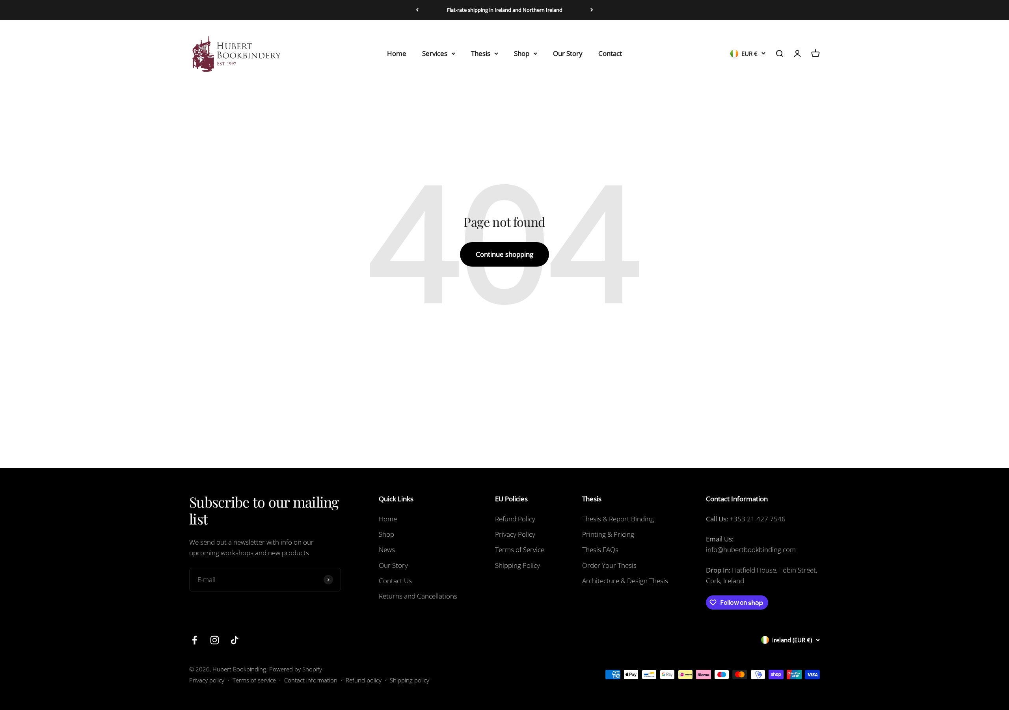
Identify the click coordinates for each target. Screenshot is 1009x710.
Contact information (310, 680)
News (387, 549)
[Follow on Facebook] (194, 640)
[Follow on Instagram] (214, 640)
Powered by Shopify (295, 669)
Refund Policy (515, 518)
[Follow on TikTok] (234, 640)
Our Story (568, 53)
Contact (610, 53)
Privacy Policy (515, 534)
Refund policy (364, 680)
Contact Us (395, 580)
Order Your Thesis (609, 565)
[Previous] (417, 10)
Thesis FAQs (600, 549)
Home (396, 53)
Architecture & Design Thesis (625, 580)
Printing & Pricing (608, 534)
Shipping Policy (517, 565)
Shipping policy (409, 680)
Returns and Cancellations (418, 596)
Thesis (480, 53)
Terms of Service (519, 549)
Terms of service (254, 680)
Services (434, 53)
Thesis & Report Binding (618, 518)
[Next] (591, 10)
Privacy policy (206, 680)
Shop (521, 53)
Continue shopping (504, 254)
